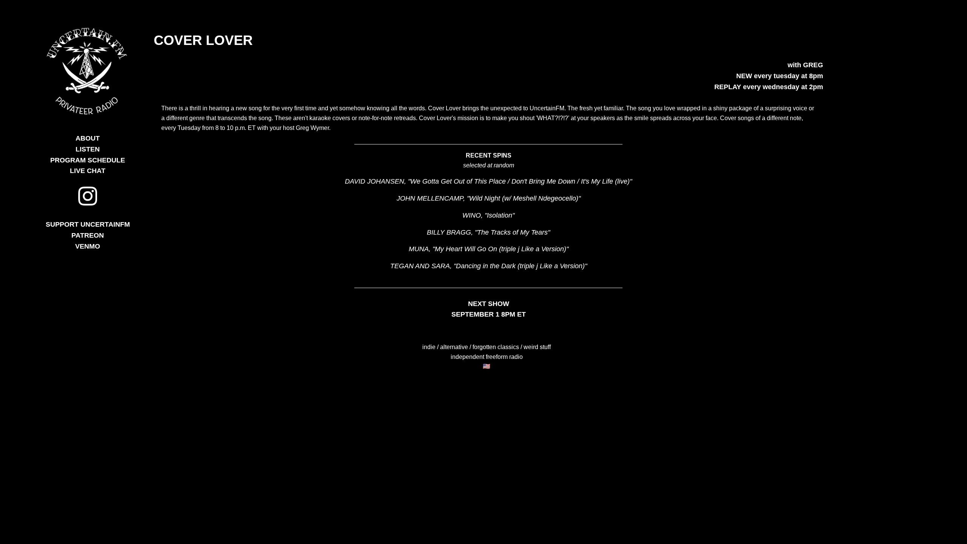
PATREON (87, 235)
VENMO (87, 246)
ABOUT (88, 138)
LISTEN (88, 149)
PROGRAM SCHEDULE (87, 160)
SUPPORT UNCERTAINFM (88, 224)
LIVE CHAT (87, 171)
